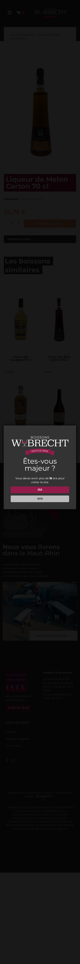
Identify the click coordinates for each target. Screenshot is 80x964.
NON (40, 498)
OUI (40, 489)
